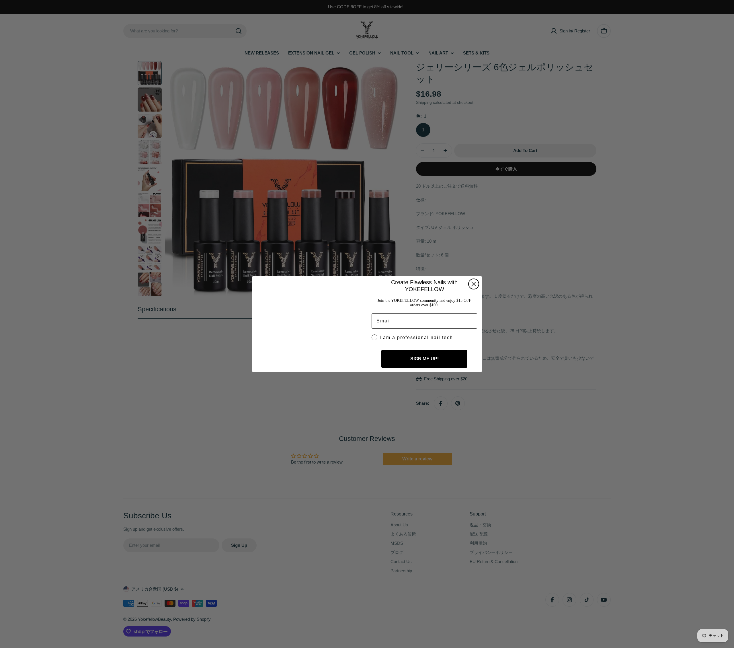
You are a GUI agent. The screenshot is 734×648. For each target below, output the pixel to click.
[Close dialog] (473, 282)
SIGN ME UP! (424, 360)
